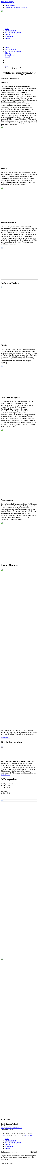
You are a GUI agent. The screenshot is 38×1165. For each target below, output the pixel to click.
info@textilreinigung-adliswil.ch (11, 1128)
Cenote (3, 1135)
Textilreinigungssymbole (13, 32)
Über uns (8, 34)
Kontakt (7, 38)
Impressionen (9, 36)
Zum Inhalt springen (7, 2)
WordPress (28, 1135)
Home (7, 29)
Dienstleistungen (10, 31)
